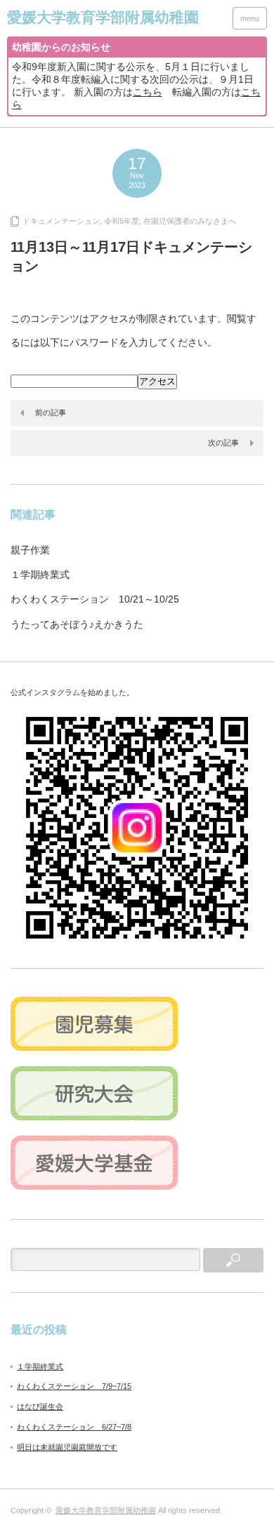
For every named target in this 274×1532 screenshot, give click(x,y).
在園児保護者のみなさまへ (189, 221)
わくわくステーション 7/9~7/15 (74, 1386)
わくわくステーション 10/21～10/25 (95, 599)
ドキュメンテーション (61, 221)
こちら (147, 92)
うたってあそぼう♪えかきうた (77, 624)
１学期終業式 (40, 574)
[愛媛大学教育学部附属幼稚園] (103, 17)
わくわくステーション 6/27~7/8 (74, 1427)
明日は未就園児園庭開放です (67, 1447)
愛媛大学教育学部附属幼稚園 (106, 1510)
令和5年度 (121, 221)
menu (249, 18)
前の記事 (50, 412)
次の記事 (223, 442)
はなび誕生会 (40, 1406)
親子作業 (30, 550)
